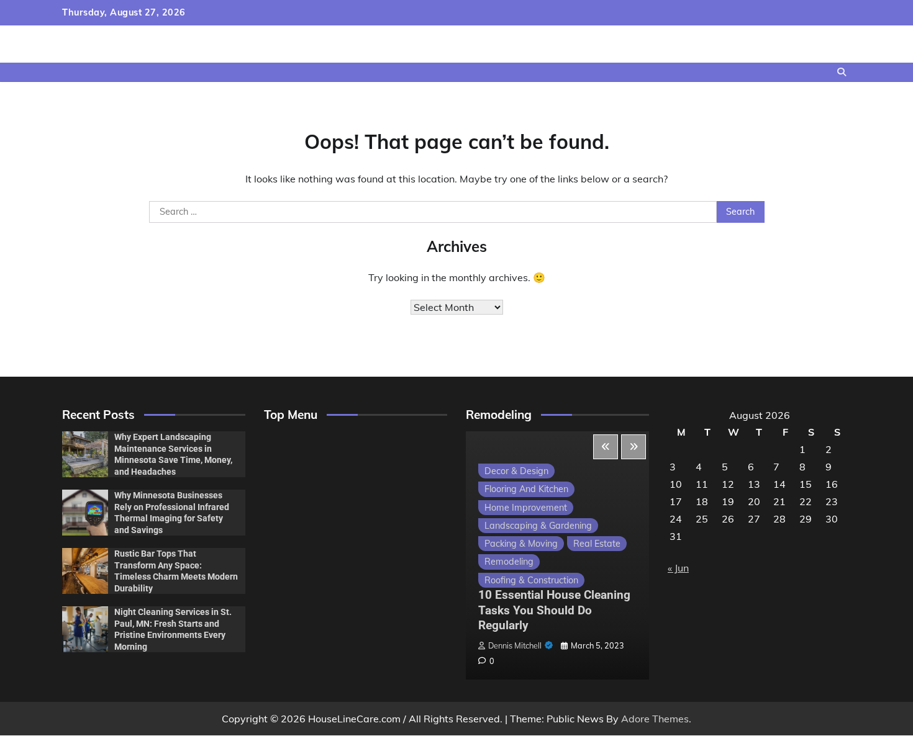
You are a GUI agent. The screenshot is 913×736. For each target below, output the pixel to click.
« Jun (678, 568)
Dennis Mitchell (515, 645)
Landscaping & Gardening (538, 525)
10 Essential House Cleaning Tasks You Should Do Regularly (554, 610)
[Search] (841, 72)
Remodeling (509, 561)
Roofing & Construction (531, 580)
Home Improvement (525, 507)
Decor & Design (516, 471)
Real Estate (596, 543)
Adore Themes (655, 718)
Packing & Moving (521, 543)
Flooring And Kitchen (526, 489)
